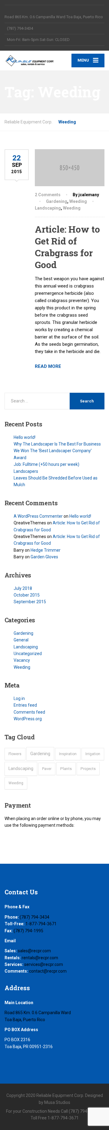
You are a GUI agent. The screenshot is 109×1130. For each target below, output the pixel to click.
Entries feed (25, 705)
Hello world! (24, 437)
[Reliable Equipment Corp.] (29, 60)
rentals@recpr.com (40, 957)
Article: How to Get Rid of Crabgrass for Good (67, 247)
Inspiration (68, 754)
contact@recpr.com (48, 971)
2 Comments (48, 194)
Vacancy (22, 660)
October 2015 (27, 595)
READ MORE (48, 366)
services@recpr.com (43, 964)
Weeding (78, 201)
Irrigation (92, 754)
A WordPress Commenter (38, 516)
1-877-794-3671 (41, 923)
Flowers (14, 754)
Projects (88, 768)
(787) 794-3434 (34, 917)
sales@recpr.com (34, 950)
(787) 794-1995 (28, 930)
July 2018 (23, 588)
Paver (46, 769)
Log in (19, 698)
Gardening (56, 201)
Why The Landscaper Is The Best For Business (57, 444)
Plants (66, 768)
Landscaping (48, 208)
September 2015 (30, 601)
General (21, 639)
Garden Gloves (44, 556)
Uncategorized (28, 653)
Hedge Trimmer (46, 550)
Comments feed (29, 712)
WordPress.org (28, 718)
